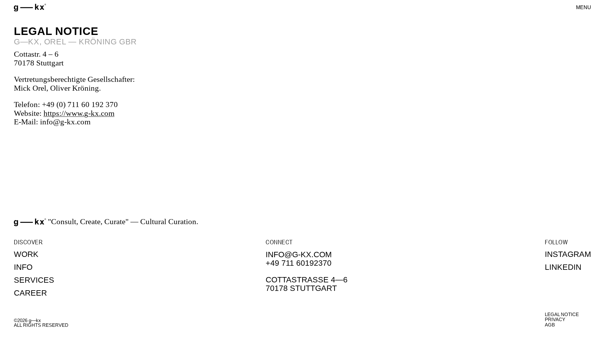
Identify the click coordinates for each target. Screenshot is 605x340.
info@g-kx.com (299, 254)
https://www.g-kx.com (78, 113)
